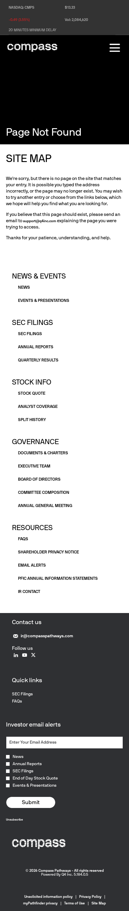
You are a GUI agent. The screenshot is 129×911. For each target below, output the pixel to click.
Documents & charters (43, 453)
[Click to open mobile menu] (115, 47)
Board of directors (39, 479)
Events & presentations (43, 300)
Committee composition (43, 492)
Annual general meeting (45, 505)
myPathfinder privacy (40, 903)
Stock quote (31, 393)
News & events (39, 276)
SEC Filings (32, 322)
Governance (35, 441)
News (24, 287)
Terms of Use (74, 903)
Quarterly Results (38, 360)
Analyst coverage (38, 406)
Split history (32, 419)
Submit (31, 802)
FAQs (23, 538)
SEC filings (30, 333)
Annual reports (35, 346)
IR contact (29, 591)
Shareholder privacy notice (48, 552)
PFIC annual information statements (58, 578)
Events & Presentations (34, 785)
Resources (32, 527)
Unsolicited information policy (48, 896)
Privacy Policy (90, 896)
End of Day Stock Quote (35, 778)
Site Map (99, 903)
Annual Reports (27, 764)
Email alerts (32, 565)
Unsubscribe (14, 819)
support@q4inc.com (39, 221)
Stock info (31, 382)
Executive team (34, 466)
